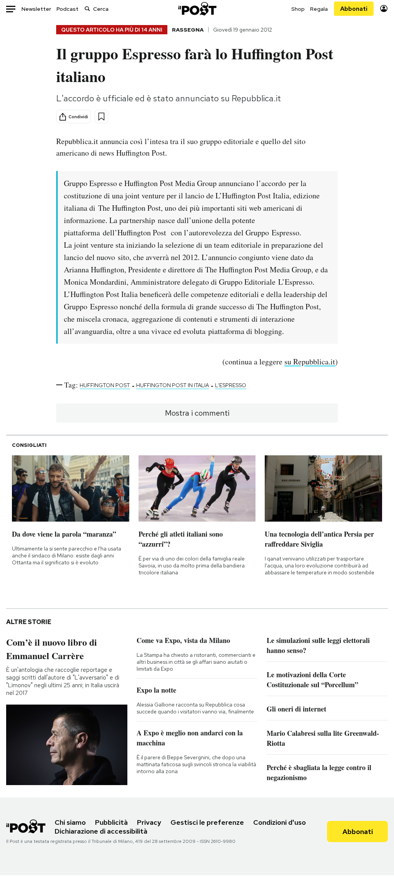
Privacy (149, 822)
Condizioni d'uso (279, 822)
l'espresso (230, 385)
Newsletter (36, 8)
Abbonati (353, 9)
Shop (298, 8)
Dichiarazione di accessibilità (101, 831)
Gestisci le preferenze (207, 822)
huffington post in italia (172, 385)
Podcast (67, 8)
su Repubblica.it (309, 361)
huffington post (105, 385)
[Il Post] (197, 8)
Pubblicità (111, 822)
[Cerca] (87, 8)
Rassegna (188, 29)
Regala (319, 8)
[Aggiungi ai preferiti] (101, 116)
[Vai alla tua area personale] (384, 9)
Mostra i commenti (197, 413)
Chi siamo (70, 822)
